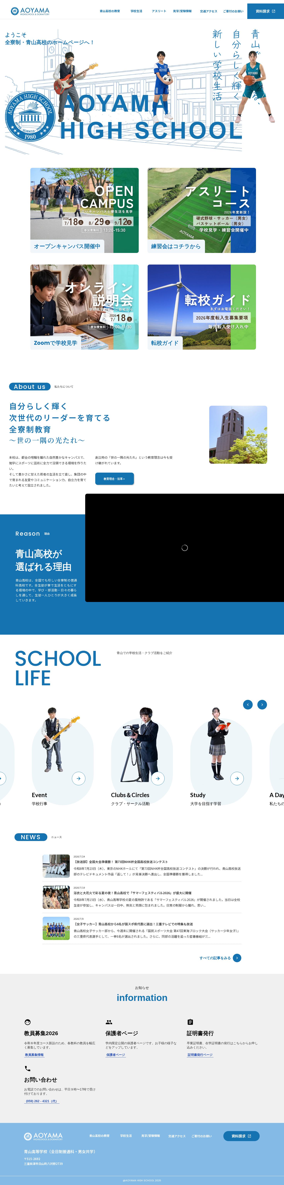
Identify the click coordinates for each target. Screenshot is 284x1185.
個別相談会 (127, 1169)
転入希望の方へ (183, 28)
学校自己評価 (108, 44)
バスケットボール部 (165, 36)
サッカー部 (159, 21)
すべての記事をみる (215, 958)
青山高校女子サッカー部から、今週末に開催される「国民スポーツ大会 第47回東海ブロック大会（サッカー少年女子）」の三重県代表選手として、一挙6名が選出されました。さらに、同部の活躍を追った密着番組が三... (157, 933)
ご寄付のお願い (233, 11)
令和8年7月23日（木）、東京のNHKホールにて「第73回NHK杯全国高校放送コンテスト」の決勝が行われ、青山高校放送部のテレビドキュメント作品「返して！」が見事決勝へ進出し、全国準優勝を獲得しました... (157, 871)
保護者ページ (115, 1054)
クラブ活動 (138, 29)
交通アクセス (208, 11)
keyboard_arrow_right (237, 958)
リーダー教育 (98, 1161)
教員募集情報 (34, 1054)
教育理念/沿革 (109, 36)
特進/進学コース (110, 20)
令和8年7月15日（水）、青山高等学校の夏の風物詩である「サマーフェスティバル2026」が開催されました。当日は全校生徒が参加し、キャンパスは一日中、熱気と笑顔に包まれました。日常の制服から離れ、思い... (157, 902)
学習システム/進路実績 (104, 1145)
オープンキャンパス (186, 20)
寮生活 (135, 36)
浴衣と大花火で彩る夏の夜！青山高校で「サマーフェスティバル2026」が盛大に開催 (132, 893)
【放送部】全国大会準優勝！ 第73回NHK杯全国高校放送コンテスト (121, 862)
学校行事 (136, 21)
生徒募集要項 (181, 44)
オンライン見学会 (184, 36)
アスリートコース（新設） (117, 28)
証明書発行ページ (200, 1054)
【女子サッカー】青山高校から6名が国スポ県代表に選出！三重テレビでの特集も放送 (133, 924)
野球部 (156, 29)
